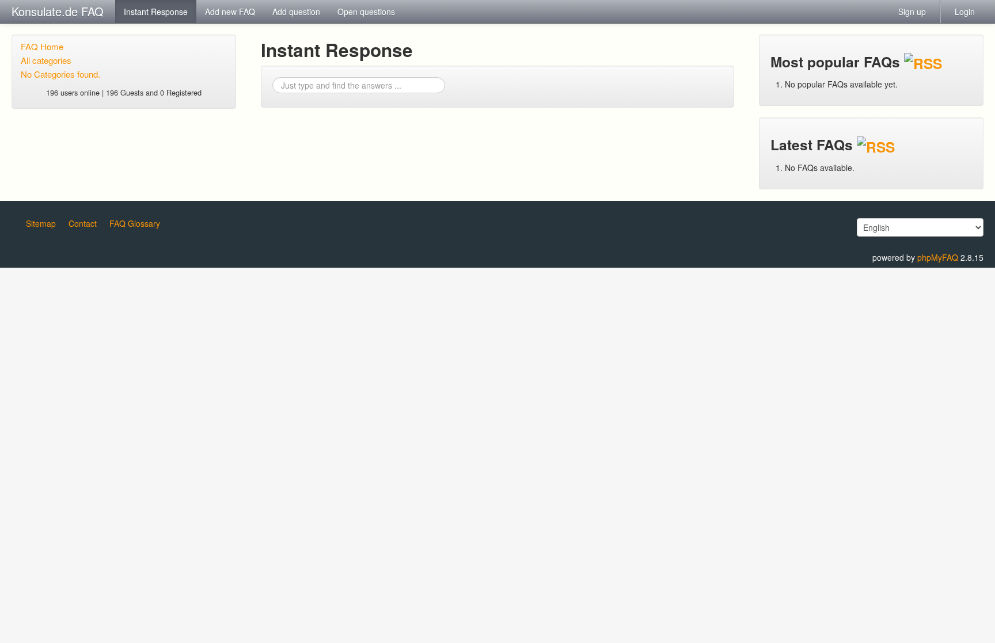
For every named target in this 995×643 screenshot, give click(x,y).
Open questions (366, 11)
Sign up (912, 11)
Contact (83, 223)
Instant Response (156, 11)
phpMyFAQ (937, 257)
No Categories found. (60, 74)
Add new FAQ (230, 11)
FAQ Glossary (134, 223)
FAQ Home (42, 46)
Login (965, 11)
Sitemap (41, 223)
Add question (296, 11)
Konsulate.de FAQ (58, 11)
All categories (46, 60)
